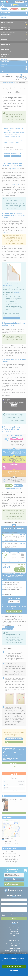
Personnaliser (14, 970)
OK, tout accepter (15, 966)
